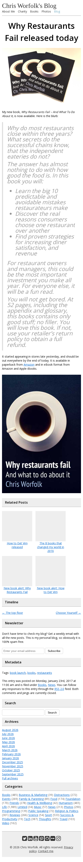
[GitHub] (47, 839)
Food (53, 799)
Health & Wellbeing (39, 803)
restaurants (44, 673)
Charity (22, 11)
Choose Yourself (68, 613)
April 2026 (8, 746)
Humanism (66, 803)
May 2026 (8, 742)
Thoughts (45, 819)
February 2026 (11, 754)
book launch (18, 673)
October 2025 (11, 770)
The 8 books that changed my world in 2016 (50, 547)
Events (6, 799)
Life (4, 807)
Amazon (29, 364)
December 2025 (12, 762)
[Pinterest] (41, 839)
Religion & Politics (66, 811)
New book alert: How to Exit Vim (50, 590)
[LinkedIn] (30, 839)
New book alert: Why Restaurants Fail (17, 590)
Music (38, 807)
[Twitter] (24, 839)
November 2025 (12, 766)
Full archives (10, 778)
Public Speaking (38, 811)
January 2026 (10, 758)
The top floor (12, 613)
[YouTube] (35, 839)
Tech (27, 819)
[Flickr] (52, 839)
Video (5, 823)
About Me (8, 11)
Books (34, 11)
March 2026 (10, 750)
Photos (46, 11)
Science (33, 815)
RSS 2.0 (59, 689)
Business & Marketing (33, 795)
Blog (57, 11)
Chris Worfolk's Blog (29, 5)
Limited (22, 807)
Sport (48, 815)
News (51, 685)
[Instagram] (58, 839)
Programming (11, 811)
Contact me (45, 851)
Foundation (72, 799)
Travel (63, 819)
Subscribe (54, 650)
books (31, 673)
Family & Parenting (31, 799)
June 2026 (8, 738)
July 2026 (8, 734)
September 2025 (13, 774)
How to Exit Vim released (17, 545)
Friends (14, 803)
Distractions (62, 795)
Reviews (14, 815)
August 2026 (10, 730)
